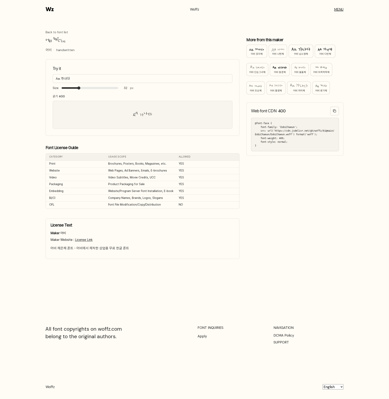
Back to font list (57, 32)
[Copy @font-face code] (334, 111)
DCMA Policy (284, 335)
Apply (202, 336)
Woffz (194, 9)
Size (56, 88)
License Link (84, 240)
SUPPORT (281, 342)
